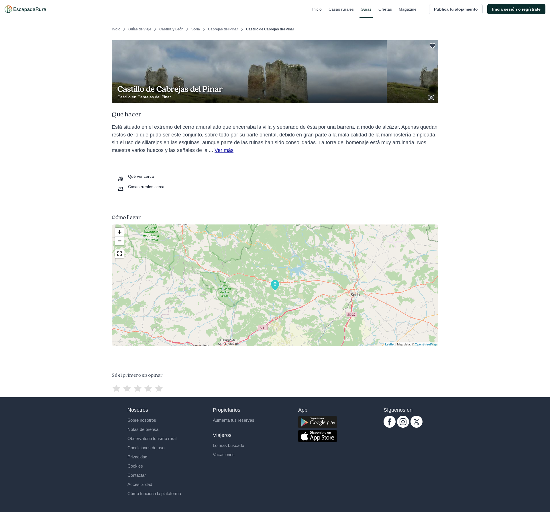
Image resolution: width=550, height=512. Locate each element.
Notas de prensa (142, 429)
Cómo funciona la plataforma (154, 493)
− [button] (119, 241)
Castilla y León (171, 29)
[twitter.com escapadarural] (416, 426)
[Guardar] (432, 45)
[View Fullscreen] (119, 253)
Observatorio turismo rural (151, 438)
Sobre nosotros (141, 420)
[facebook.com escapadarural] (390, 426)
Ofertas (385, 9)
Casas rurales (341, 9)
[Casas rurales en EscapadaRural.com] (26, 9)
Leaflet (389, 344)
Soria (195, 29)
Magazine (408, 9)
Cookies (135, 466)
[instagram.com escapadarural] (403, 426)
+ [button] (119, 232)
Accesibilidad (139, 484)
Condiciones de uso (145, 447)
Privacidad (137, 456)
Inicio (317, 9)
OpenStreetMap (426, 344)
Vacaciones (224, 454)
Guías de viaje (139, 29)
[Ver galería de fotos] (431, 96)
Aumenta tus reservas (233, 420)
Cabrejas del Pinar (223, 29)
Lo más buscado (228, 445)
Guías (366, 9)
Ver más (224, 150)
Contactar (136, 475)
